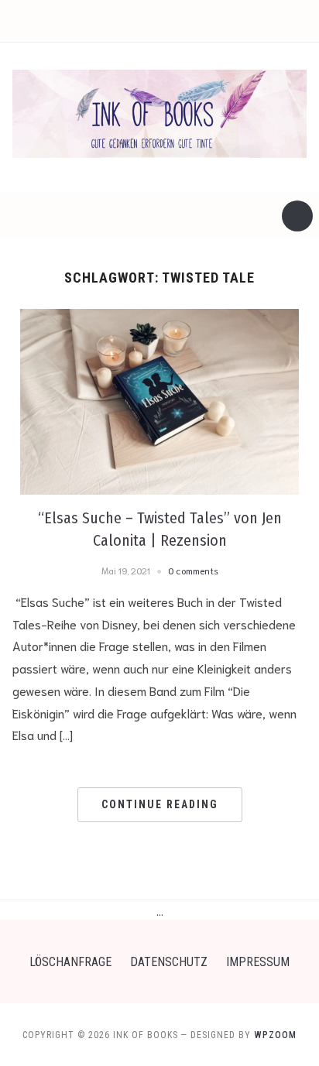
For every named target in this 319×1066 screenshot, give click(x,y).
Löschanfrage (70, 962)
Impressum (258, 962)
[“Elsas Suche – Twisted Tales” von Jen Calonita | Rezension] (159, 398)
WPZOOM (275, 1035)
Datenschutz (169, 962)
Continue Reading (159, 804)
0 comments (193, 570)
